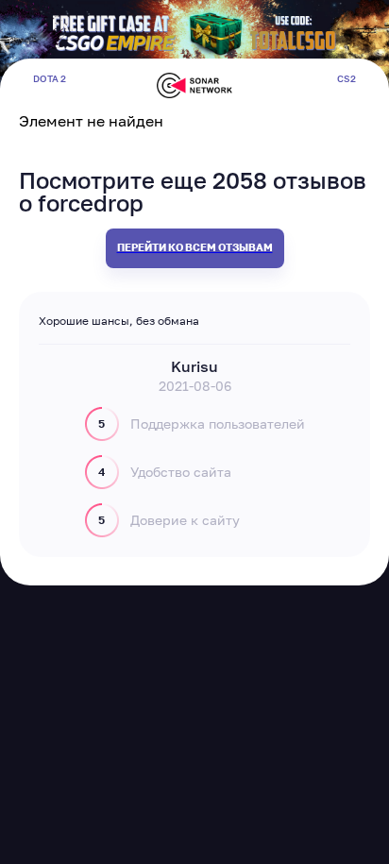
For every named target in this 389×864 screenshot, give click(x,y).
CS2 (346, 78)
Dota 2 (49, 78)
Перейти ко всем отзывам (195, 247)
